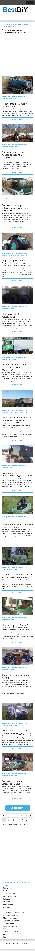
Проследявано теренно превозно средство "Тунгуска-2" (14, 155)
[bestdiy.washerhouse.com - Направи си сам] (17, 9)
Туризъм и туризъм (11, 921)
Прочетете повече (17, 119)
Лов (4, 934)
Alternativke (8, 904)
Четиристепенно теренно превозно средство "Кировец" (15, 367)
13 (22, 820)
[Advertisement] (17, 52)
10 (8, 820)
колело (11, 255)
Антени (6, 910)
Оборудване (8, 885)
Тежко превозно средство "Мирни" (15, 676)
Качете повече (17, 807)
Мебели (6, 902)
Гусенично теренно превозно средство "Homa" (17, 525)
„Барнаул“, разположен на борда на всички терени (15, 262)
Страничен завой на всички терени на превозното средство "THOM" (16, 420)
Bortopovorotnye (21, 255)
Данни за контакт (22, 943)
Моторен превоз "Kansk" (15, 625)
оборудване (6, 96)
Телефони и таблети (11, 931)
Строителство (9, 893)
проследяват (13, 98)
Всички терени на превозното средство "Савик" (17, 474)
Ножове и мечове (10, 915)
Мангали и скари (10, 918)
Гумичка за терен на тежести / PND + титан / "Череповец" (17, 576)
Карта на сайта (10, 943)
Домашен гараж (10, 926)
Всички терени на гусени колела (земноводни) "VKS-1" (17, 732)
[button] (30, 2)
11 (13, 820)
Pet (4, 937)
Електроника (8, 888)
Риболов (6, 899)
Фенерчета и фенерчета (13, 912)
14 (26, 820)
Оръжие (6, 907)
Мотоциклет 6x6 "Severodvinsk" (10, 315)
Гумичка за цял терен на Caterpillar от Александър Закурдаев (15, 208)
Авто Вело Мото (9, 896)
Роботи (6, 929)
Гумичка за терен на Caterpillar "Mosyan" (12, 782)
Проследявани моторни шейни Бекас (14, 105)
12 (17, 820)
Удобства (7, 891)
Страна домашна (10, 923)
